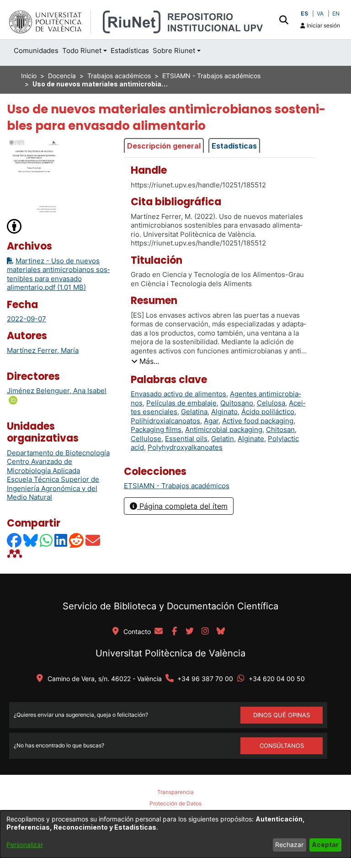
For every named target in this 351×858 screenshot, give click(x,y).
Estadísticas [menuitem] (130, 50)
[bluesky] (221, 631)
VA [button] (320, 13)
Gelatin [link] (222, 438)
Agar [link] (211, 420)
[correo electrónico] (158, 631)
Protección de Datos (175, 803)
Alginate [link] (251, 438)
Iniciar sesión (322, 25)
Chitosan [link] (280, 429)
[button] (283, 19)
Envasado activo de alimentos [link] (178, 393)
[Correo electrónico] (93, 540)
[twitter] (189, 631)
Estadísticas (234, 145)
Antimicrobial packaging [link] (223, 429)
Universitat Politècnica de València (170, 653)
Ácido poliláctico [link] (267, 411)
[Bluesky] (31, 540)
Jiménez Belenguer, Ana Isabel (56, 390)
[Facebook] (14, 540)
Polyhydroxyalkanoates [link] (185, 447)
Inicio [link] (29, 76)
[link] (176, 485)
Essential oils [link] (186, 438)
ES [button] (304, 13)
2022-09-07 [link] (26, 318)
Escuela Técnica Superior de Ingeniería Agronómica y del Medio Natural (53, 488)
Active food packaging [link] (257, 420)
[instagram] (205, 631)
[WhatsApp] (46, 540)
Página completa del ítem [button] (182, 506)
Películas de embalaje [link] (181, 403)
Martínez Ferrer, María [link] (43, 350)
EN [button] (336, 13)
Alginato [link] (224, 411)
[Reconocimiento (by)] (14, 225)
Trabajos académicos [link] (119, 76)
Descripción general (164, 145)
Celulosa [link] (271, 403)
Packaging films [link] (156, 429)
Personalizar (24, 844)
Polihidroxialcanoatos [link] (165, 420)
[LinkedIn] (61, 540)
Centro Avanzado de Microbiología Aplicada (43, 466)
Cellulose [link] (146, 438)
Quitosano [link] (236, 403)
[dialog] (175, 834)
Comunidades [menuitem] (36, 50)
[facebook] (174, 631)
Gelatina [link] (194, 411)
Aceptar (325, 844)
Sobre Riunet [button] (174, 50)
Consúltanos (282, 745)
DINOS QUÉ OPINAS (281, 715)
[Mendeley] (15, 553)
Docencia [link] (62, 76)
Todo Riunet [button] (81, 50)
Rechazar (289, 844)
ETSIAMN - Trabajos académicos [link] (211, 76)
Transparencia (175, 792)
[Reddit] (77, 540)
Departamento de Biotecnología (58, 452)
